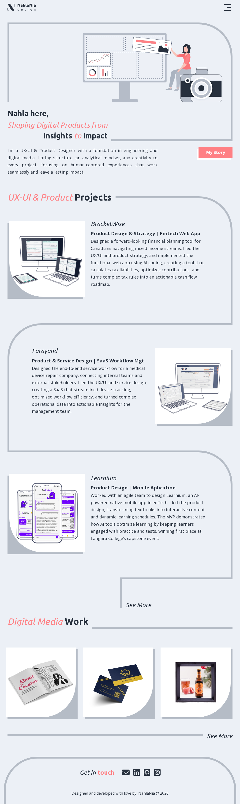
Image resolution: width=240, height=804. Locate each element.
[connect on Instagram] (157, 772)
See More (138, 604)
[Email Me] (126, 772)
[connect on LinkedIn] (136, 772)
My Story (215, 152)
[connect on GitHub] (147, 772)
